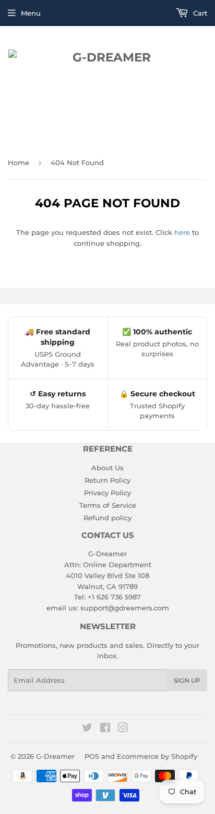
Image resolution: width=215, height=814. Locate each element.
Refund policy (107, 518)
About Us (107, 468)
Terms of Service (107, 505)
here (182, 232)
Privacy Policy (107, 493)
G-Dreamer (55, 756)
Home (18, 162)
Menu (31, 13)
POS (92, 756)
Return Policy (107, 480)
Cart (199, 13)
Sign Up (187, 680)
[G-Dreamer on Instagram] (123, 729)
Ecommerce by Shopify (157, 756)
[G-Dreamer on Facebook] (105, 729)
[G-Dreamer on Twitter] (87, 729)
